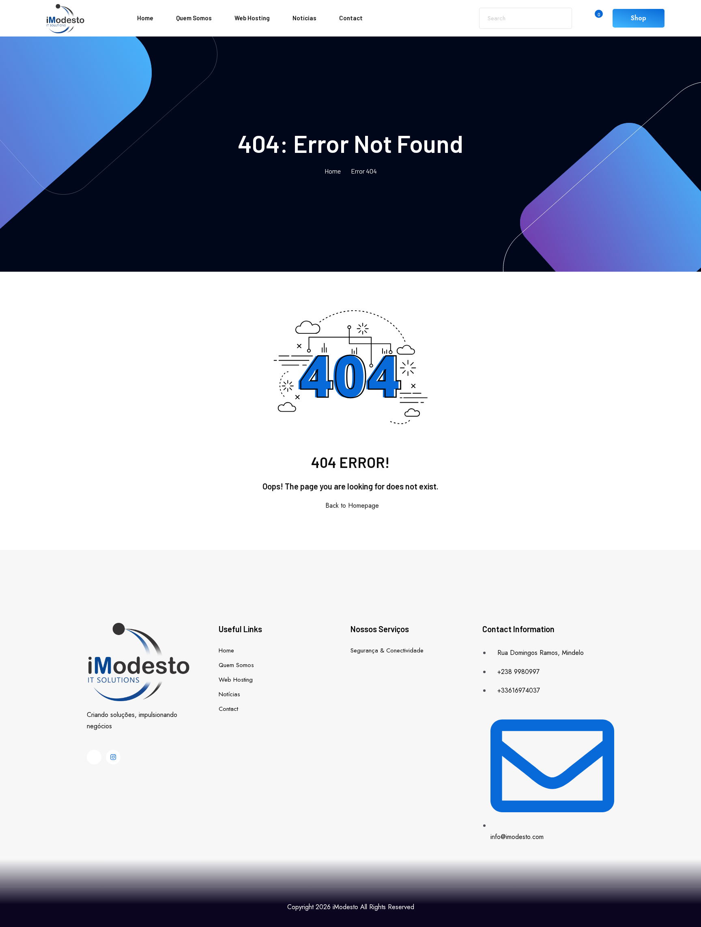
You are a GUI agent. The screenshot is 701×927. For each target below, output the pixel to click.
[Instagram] (113, 757)
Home (145, 17)
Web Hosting (252, 17)
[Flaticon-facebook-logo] (94, 757)
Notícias (304, 17)
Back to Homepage (352, 505)
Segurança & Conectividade (387, 650)
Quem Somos (194, 17)
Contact (351, 17)
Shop (638, 18)
